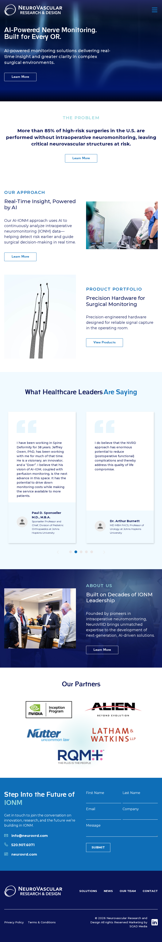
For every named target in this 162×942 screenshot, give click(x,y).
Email (90, 809)
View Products (104, 342)
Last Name (131, 793)
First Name (95, 793)
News (108, 891)
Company (131, 809)
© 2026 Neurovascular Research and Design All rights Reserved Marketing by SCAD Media (118, 922)
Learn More (20, 77)
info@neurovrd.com (29, 836)
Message (93, 825)
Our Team (128, 891)
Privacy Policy (14, 922)
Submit (98, 847)
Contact (150, 891)
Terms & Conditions (42, 922)
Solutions (88, 891)
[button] (58, 552)
